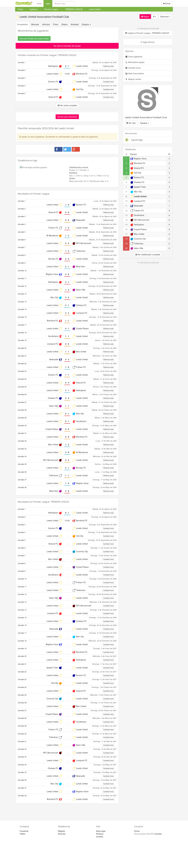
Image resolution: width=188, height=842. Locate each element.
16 (126, 229)
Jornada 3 (21, 78)
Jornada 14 (22, 301)
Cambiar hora (108, 81)
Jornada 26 (22, 394)
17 (126, 234)
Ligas (49, 3)
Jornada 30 (22, 425)
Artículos (46, 24)
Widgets (61, 831)
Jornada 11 (22, 278)
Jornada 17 (22, 325)
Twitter (22, 833)
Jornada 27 (22, 402)
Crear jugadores (135, 56)
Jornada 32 (22, 441)
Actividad (75, 24)
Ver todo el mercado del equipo (67, 45)
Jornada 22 (22, 363)
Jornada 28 (22, 410)
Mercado (35, 24)
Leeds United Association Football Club (44, 17)
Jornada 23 (22, 371)
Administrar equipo (136, 62)
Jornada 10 (22, 270)
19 (126, 243)
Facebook (24, 831)
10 (126, 201)
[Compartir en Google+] (76, 149)
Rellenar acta (108, 66)
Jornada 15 (22, 309)
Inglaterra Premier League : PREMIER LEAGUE (148, 33)
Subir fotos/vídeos (136, 73)
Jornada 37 (22, 479)
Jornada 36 (22, 472)
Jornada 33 (22, 448)
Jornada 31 (22, 433)
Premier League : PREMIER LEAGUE (58, 55)
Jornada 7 (21, 247)
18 (126, 238)
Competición (22, 24)
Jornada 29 (22, 417)
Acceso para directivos (67, 116)
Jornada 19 (22, 340)
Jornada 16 (22, 317)
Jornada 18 (22, 332)
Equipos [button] (85, 24)
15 (126, 224)
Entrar (168, 3)
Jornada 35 (22, 464)
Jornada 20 (22, 348)
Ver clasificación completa (148, 254)
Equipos (144, 123)
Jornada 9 (21, 263)
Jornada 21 (22, 356)
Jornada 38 (22, 487)
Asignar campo (134, 79)
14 (126, 219)
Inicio (39, 3)
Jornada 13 (22, 294)
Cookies (99, 836)
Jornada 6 (21, 239)
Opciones (164, 16)
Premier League (41, 193)
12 (126, 210)
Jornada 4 (21, 85)
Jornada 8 (21, 255)
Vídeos (64, 24)
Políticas (99, 833)
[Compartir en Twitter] (67, 149)
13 (126, 215)
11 (126, 205)
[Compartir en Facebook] (58, 149)
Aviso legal (100, 831)
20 (126, 248)
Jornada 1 (21, 62)
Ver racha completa (68, 105)
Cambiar (158, 833)
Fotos (55, 24)
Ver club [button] (132, 123)
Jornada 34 (22, 456)
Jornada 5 (21, 93)
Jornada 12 (22, 286)
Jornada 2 (21, 70)
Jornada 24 (22, 379)
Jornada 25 (22, 386)
